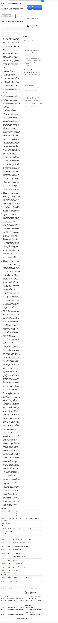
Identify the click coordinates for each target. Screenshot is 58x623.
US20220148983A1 (3, 518)
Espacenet (28, 32)
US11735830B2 (3, 560)
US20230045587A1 (3, 528)
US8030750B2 (2, 542)
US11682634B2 (3, 550)
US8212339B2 (2, 536)
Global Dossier (31, 32)
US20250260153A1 (3, 570)
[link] (12, 22)
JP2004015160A (3, 511)
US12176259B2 (3, 566)
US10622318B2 (3, 546)
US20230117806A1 (3, 563)
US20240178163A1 (3, 553)
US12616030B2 (3, 567)
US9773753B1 (2, 543)
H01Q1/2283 (3, 21)
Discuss (34, 32)
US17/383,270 (2, 577)
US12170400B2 (3, 556)
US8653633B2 (2, 539)
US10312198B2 (3, 549)
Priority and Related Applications (33, 30)
